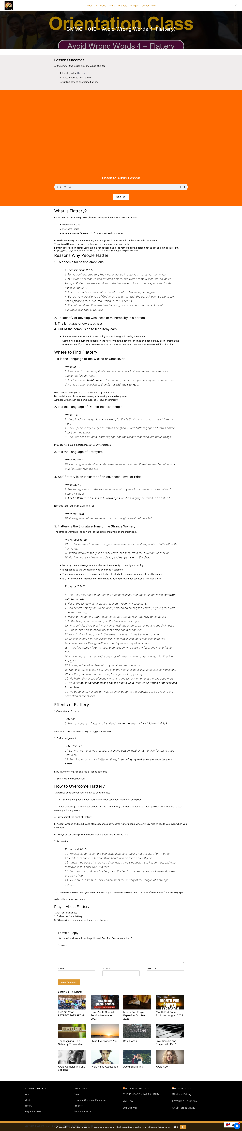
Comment (64, 945)
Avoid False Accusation (104, 1066)
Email (106, 968)
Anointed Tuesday (183, 1107)
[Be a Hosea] (137, 1031)
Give (76, 1094)
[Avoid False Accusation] (105, 1057)
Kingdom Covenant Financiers (90, 1100)
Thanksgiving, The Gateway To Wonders (70, 1043)
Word (27, 1094)
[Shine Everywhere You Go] (105, 1031)
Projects (78, 1105)
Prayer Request (33, 1111)
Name (62, 968)
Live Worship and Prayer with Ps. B (166, 1043)
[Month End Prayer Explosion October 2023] (137, 1002)
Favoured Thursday (184, 1101)
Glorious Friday (181, 1094)
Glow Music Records (136, 1088)
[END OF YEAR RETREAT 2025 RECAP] (72, 1002)
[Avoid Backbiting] (137, 1057)
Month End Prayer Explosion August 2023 (169, 1014)
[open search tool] (236, 6)
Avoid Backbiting (133, 1066)
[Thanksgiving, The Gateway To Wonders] (72, 1031)
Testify (28, 1105)
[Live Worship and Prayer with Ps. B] (170, 1031)
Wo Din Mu (130, 1107)
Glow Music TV (182, 1088)
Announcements (82, 1111)
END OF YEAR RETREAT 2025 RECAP (71, 1014)
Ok (183, 1127)
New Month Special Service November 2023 (102, 1015)
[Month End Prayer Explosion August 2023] (170, 1002)
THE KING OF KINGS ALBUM (141, 1094)
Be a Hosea (130, 1041)
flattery (81, 73)
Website (151, 968)
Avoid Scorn (163, 1066)
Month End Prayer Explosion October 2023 (134, 1015)
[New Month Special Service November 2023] (105, 1002)
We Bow (128, 1101)
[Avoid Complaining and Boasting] (72, 1057)
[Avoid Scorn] (170, 1057)
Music (28, 1100)
